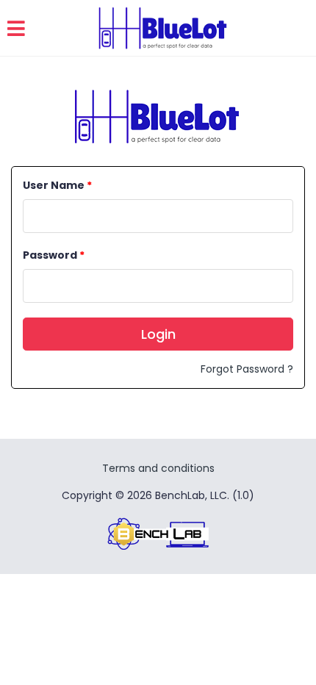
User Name (57, 185)
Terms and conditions (158, 468)
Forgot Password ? (247, 369)
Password (54, 255)
